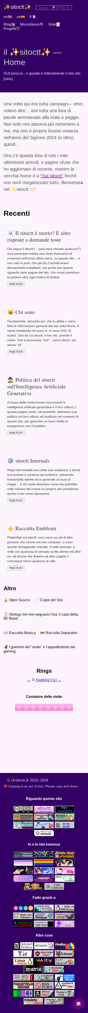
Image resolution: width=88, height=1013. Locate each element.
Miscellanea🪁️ (32, 24)
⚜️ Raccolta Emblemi (31, 528)
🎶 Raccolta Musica (20, 633)
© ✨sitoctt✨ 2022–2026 (27, 780)
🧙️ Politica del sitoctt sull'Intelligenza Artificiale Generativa (36, 386)
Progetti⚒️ (12, 29)
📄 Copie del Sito (49, 600)
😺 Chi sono (21, 312)
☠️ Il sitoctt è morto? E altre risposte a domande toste (39, 236)
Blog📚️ (10, 24)
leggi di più (16, 283)
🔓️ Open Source (17, 600)
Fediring (42, 680)
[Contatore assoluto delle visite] (44, 710)
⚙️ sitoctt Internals (28, 460)
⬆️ (78, 1004)
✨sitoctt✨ (17, 7)
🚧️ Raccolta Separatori (58, 633)
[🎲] (53, 680)
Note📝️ (55, 24)
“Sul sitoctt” (51, 175)
